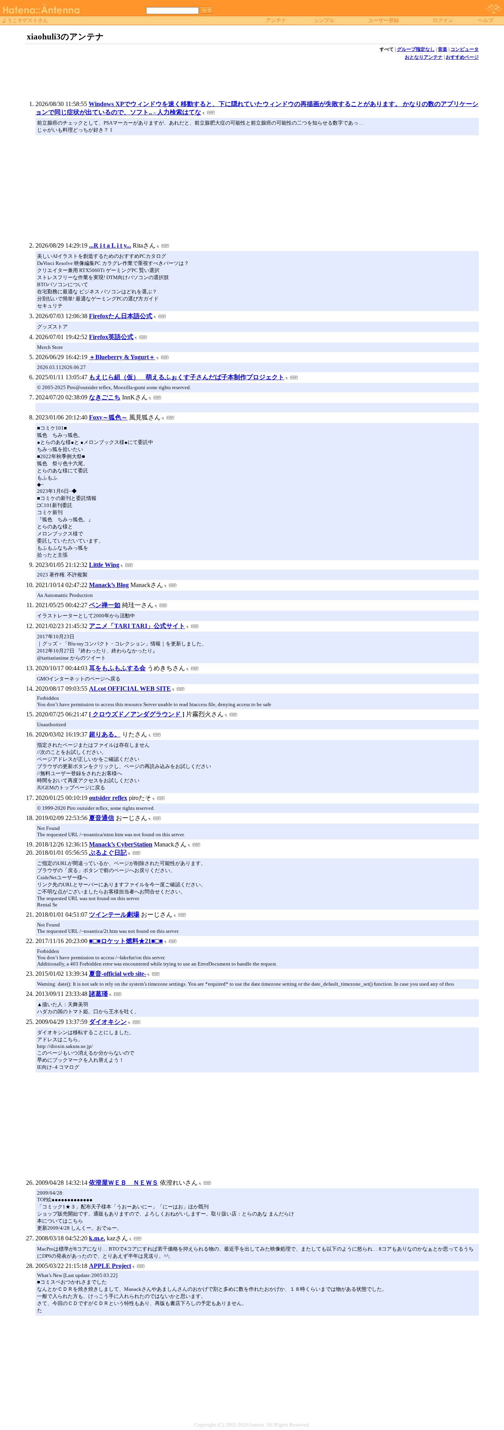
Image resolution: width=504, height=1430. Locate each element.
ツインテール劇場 (114, 914)
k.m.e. (97, 1238)
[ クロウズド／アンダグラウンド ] (136, 714)
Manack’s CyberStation (120, 844)
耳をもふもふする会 (117, 668)
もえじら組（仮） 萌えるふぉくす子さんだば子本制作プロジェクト (186, 377)
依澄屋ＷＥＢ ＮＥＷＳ (123, 1182)
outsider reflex (108, 797)
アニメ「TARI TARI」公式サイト (137, 626)
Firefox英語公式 (111, 337)
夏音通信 (101, 818)
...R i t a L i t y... (110, 245)
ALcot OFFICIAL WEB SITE (130, 688)
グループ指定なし (416, 49)
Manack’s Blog (109, 585)
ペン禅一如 (104, 605)
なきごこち (104, 397)
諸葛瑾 (98, 993)
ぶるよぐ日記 (108, 852)
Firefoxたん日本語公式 (120, 316)
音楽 (442, 49)
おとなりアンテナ (424, 57)
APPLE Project (110, 1265)
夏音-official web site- (117, 973)
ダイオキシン (108, 1021)
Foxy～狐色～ (108, 417)
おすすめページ (462, 57)
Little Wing (104, 564)
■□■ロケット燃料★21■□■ (126, 941)
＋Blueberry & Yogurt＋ (122, 357)
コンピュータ (464, 49)
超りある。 (104, 734)
